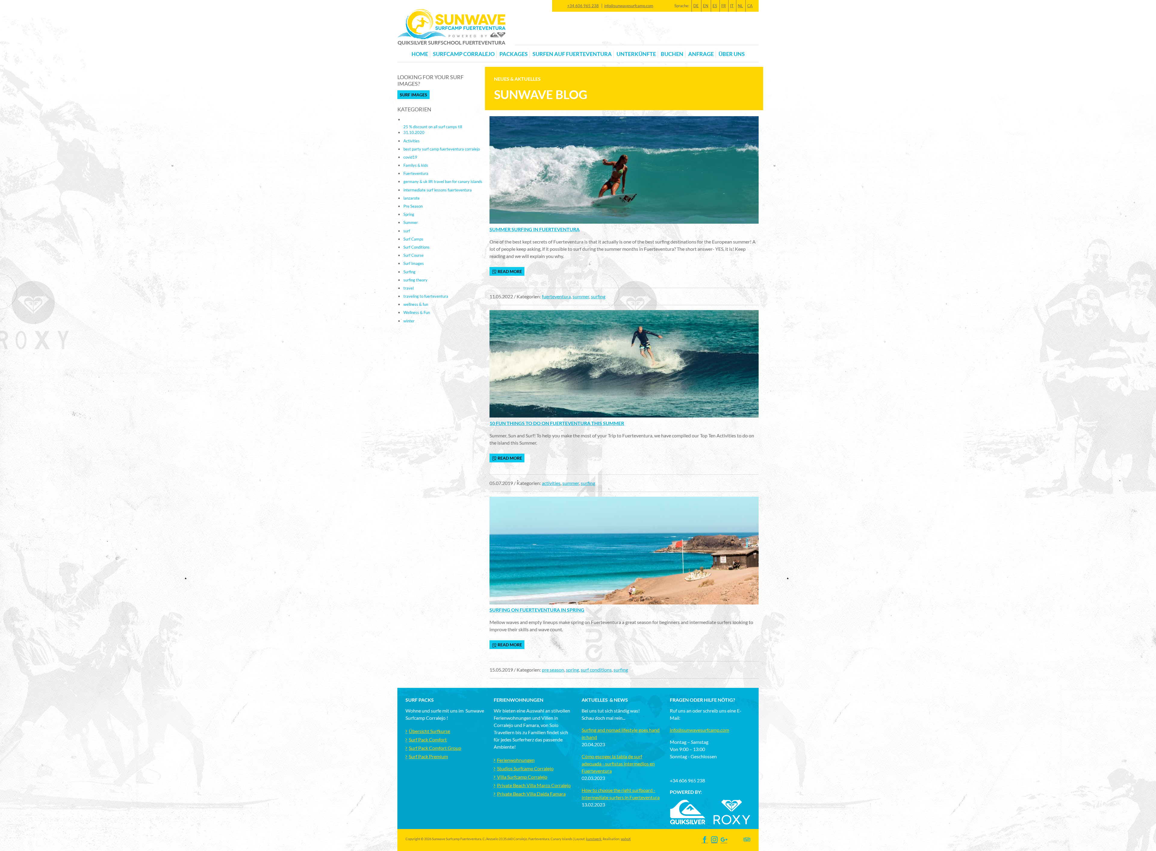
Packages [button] (513, 54)
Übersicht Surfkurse (429, 731)
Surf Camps (413, 239)
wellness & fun (415, 304)
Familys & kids (415, 165)
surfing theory (415, 280)
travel (408, 288)
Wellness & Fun (416, 312)
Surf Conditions (416, 247)
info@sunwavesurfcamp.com (628, 5)
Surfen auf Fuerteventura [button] (572, 54)
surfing (598, 296)
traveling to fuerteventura (425, 296)
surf (406, 230)
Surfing (409, 271)
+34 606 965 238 (583, 5)
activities (551, 483)
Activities (411, 140)
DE (696, 5)
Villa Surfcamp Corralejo (522, 777)
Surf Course (413, 255)
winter (409, 320)
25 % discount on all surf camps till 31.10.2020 (432, 129)
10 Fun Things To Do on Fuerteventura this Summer (556, 423)
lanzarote (411, 198)
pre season (553, 669)
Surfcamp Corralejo (464, 54)
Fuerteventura (415, 173)
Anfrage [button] (701, 54)
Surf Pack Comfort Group (435, 748)
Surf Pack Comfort (428, 739)
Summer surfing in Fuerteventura (534, 229)
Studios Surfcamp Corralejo (525, 768)
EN (705, 5)
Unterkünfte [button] (636, 54)
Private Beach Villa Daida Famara (531, 794)
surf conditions (596, 669)
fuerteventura (556, 296)
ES (715, 5)
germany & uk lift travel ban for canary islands (442, 181)
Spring (408, 214)
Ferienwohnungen (516, 760)
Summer (410, 222)
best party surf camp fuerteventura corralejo (441, 149)
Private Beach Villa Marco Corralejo (534, 785)
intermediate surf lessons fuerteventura (437, 190)
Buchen (672, 54)
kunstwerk (593, 839)
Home (420, 54)
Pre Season (413, 206)
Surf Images (413, 94)
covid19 (410, 157)
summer (581, 296)
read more (509, 271)
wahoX (626, 839)
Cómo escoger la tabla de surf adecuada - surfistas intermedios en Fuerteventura (618, 763)
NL (740, 5)
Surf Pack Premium (428, 756)
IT (732, 5)
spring (572, 669)
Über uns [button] (732, 54)
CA (750, 5)
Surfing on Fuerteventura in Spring (536, 610)
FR (723, 5)
